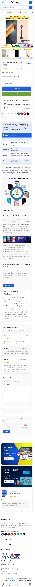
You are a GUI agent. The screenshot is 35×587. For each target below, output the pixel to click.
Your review (7, 384)
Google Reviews (21, 306)
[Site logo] (17, 2)
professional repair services (12, 252)
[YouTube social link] (24, 113)
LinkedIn (21, 312)
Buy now (17, 93)
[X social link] (5, 534)
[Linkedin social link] (18, 534)
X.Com (10, 312)
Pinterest (15, 312)
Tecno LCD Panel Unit (26, 13)
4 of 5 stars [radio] (17, 381)
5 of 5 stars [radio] (18, 381)
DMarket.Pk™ (12, 578)
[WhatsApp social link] (21, 534)
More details (26, 108)
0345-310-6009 (6, 573)
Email (5, 411)
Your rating (7, 381)
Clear (28, 83)
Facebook (7, 314)
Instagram (24, 310)
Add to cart (17, 88)
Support (4, 544)
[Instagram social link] (21, 113)
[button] (2, 31)
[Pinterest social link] (15, 534)
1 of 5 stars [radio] (13, 381)
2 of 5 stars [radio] (14, 381)
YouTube (17, 310)
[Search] (30, 7)
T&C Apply (14, 161)
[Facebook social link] (18, 113)
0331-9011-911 (16, 573)
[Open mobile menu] (2, 2)
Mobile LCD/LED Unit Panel (10, 13)
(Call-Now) (14, 569)
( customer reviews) (16, 69)
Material (4, 80)
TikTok (6, 312)
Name (5, 404)
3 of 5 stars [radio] (15, 381)
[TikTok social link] (28, 113)
